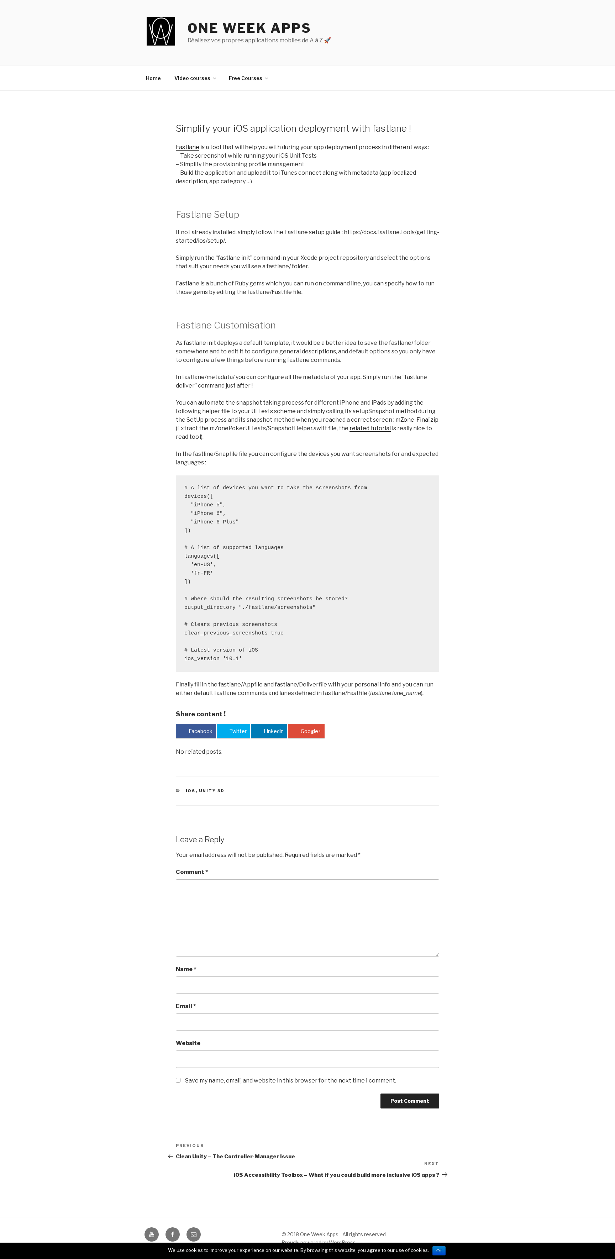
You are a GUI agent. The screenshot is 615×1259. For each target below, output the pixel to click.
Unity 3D (212, 790)
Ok (439, 1250)
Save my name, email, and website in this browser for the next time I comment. (290, 1080)
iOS (191, 790)
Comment (192, 872)
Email (186, 1006)
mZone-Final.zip (416, 419)
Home (153, 78)
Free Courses (245, 78)
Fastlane (187, 147)
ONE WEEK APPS (249, 28)
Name (186, 969)
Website (188, 1043)
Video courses (192, 78)
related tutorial (370, 428)
